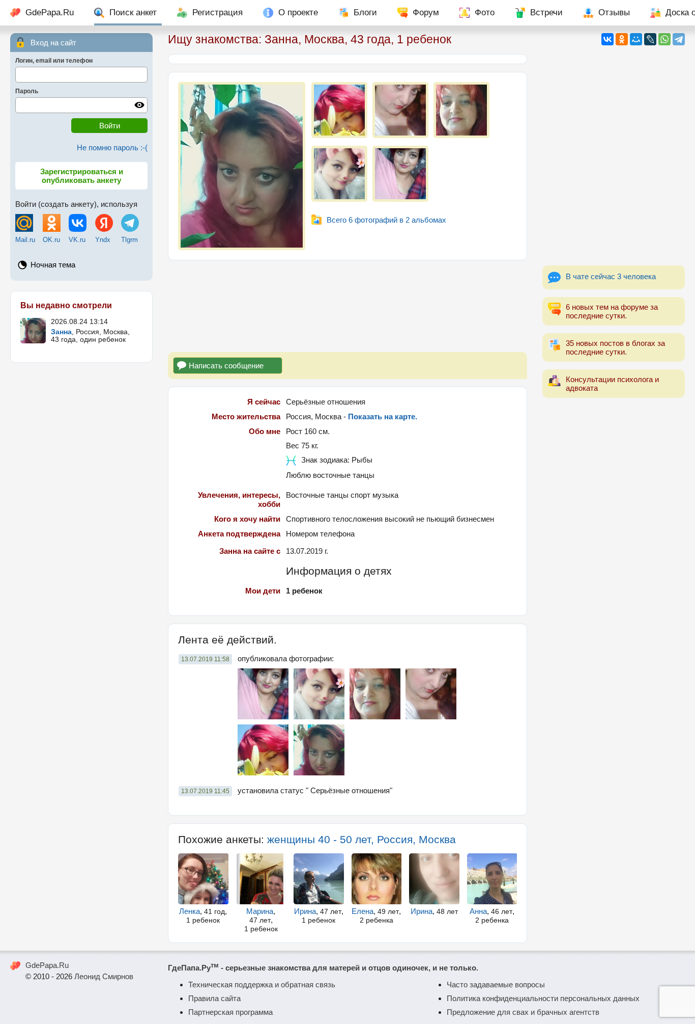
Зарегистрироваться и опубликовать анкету (81, 175)
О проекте (298, 12)
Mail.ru (25, 240)
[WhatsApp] (664, 39)
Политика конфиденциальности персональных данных (543, 998)
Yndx (102, 240)
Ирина (305, 911)
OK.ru (51, 240)
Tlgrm (129, 240)
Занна (61, 332)
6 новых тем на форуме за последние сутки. (612, 311)
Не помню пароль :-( (112, 147)
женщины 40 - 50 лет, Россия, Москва (361, 839)
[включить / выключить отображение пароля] (139, 105)
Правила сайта (214, 998)
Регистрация (217, 12)
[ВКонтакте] (607, 39)
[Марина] (261, 878)
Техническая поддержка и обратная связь (261, 984)
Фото (485, 12)
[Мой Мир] (636, 39)
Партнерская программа (230, 1012)
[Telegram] (679, 39)
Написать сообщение (226, 365)
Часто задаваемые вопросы (496, 984)
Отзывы (614, 12)
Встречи (546, 12)
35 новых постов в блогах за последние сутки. (615, 347)
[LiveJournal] (650, 39)
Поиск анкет (133, 12)
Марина (259, 911)
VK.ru (77, 240)
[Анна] (492, 878)
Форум (426, 12)
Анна (478, 911)
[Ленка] (203, 878)
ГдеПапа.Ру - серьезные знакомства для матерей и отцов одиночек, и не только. (323, 967)
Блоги (365, 12)
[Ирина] (319, 878)
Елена (362, 911)
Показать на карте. (382, 416)
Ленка (189, 911)
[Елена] (377, 878)
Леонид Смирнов (103, 976)
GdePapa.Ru (49, 12)
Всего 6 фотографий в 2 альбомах (386, 219)
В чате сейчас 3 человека (611, 276)
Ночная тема (53, 264)
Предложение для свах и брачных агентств (523, 1012)
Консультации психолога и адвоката (612, 383)
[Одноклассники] (622, 39)
